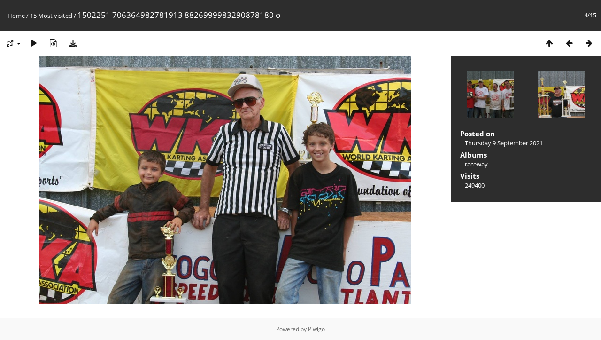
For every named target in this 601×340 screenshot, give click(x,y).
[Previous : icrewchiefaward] (569, 43)
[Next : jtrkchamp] (589, 43)
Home (16, 15)
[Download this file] (73, 43)
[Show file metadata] (53, 43)
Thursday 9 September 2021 (504, 143)
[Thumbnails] (549, 43)
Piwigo (316, 329)
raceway (476, 164)
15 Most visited (51, 15)
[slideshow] (33, 43)
